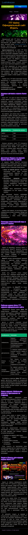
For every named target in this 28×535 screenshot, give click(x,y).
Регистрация (6, 6)
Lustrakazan (8, 2)
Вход (20, 6)
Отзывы (16, 11)
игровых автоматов (20, 44)
